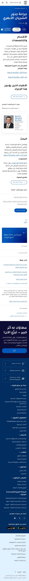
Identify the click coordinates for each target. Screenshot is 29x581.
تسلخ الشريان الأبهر (21, 279)
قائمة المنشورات (17, 163)
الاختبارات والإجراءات (19, 8)
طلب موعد (21, 23)
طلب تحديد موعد (20, 210)
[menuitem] (24, 29)
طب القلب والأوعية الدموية (17, 77)
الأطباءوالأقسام (16, 29)
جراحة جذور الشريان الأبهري (17, 316)
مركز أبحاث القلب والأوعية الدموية (15, 155)
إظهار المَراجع (23, 253)
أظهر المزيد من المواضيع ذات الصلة (17, 283)
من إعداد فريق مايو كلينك (20, 197)
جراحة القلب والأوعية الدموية (17, 73)
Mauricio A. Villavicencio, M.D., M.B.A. (18, 118)
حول (24, 29)
